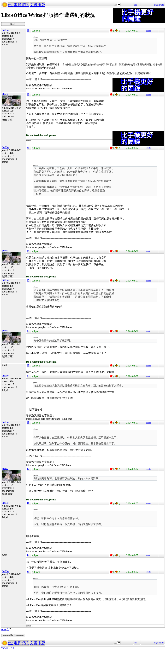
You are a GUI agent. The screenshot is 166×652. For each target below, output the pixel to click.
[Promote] (111, 30)
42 (28, 555)
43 (28, 571)
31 (28, 30)
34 (28, 250)
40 (28, 468)
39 (28, 422)
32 (28, 94)
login (156, 5)
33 (28, 147)
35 (28, 280)
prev (3, 629)
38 (28, 376)
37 (28, 365)
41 (28, 503)
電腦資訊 (21, 5)
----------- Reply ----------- (13, 24)
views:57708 (7, 648)
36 (28, 330)
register (161, 5)
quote (148, 30)
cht (10, 5)
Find (135, 5)
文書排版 (37, 5)
